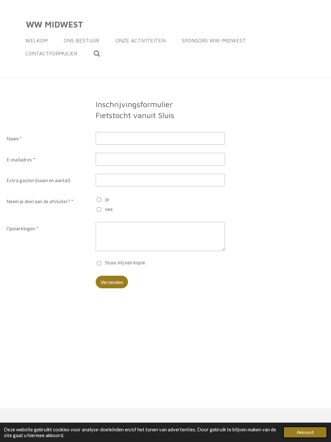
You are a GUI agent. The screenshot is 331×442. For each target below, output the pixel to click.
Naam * (14, 138)
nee (109, 209)
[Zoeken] (97, 53)
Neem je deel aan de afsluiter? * (39, 201)
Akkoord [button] (305, 432)
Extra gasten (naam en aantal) (38, 180)
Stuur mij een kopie (125, 263)
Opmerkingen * (22, 228)
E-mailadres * (20, 159)
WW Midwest (54, 24)
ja (107, 199)
